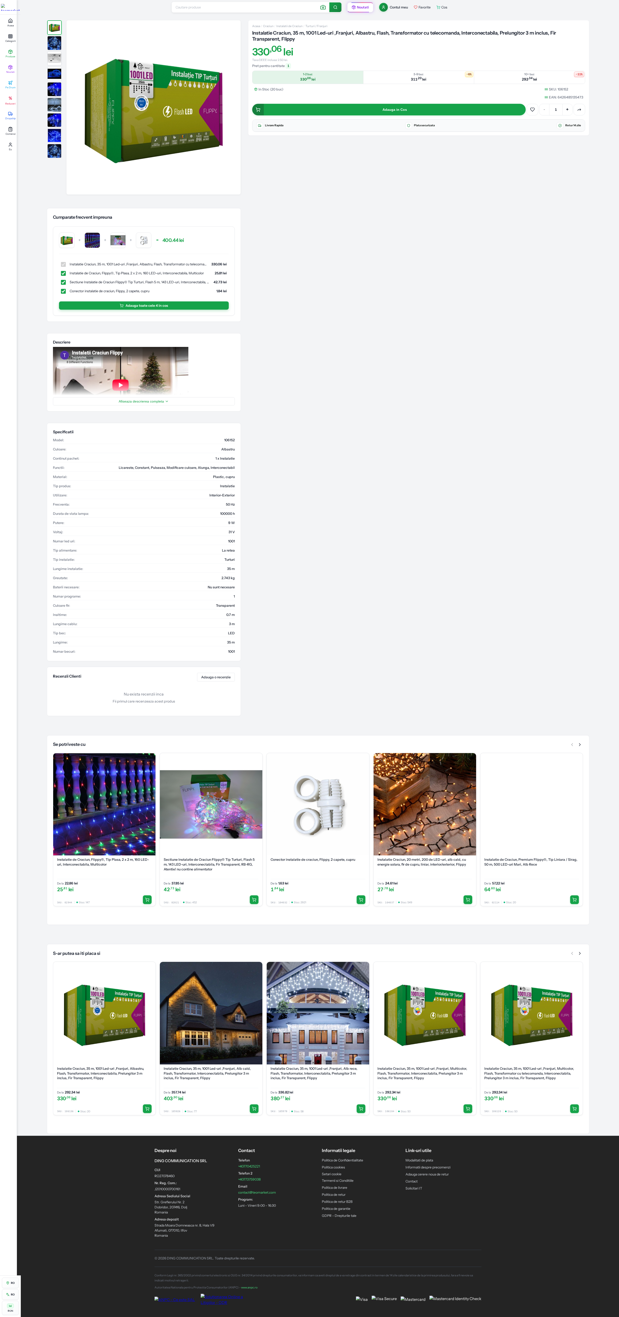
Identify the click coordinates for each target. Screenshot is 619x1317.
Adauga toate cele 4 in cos (146, 305)
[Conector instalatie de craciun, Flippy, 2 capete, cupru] (143, 240)
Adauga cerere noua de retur (427, 1174)
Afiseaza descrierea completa (141, 401)
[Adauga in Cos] (147, 899)
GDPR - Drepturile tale (339, 1215)
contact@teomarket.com (257, 1192)
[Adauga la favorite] (532, 109)
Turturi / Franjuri (316, 26)
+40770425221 (249, 1166)
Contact (411, 1181)
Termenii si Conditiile (338, 1180)
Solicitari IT (413, 1188)
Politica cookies (333, 1167)
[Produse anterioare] (572, 744)
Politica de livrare (334, 1187)
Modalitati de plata (419, 1160)
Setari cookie (331, 1174)
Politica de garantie (336, 1208)
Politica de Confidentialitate (342, 1160)
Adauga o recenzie (216, 677)
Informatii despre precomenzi (427, 1167)
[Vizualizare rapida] (149, 769)
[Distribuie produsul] (579, 109)
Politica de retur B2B (337, 1201)
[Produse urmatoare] (579, 744)
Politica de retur (334, 1194)
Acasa (256, 26)
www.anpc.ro (249, 1287)
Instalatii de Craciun (289, 26)
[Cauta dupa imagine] (323, 7)
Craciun (268, 26)
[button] (153, 107)
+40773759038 (249, 1179)
